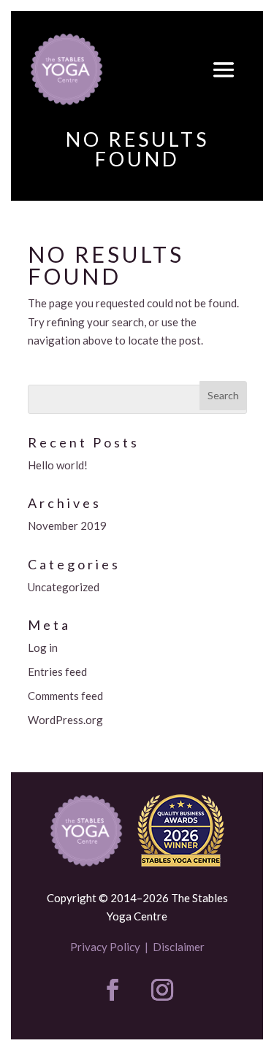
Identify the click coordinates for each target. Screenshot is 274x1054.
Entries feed (57, 671)
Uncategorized (63, 586)
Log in (43, 647)
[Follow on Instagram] (162, 990)
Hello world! (58, 465)
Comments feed (65, 695)
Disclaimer (179, 946)
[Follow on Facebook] (112, 990)
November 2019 (67, 525)
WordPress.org (65, 719)
